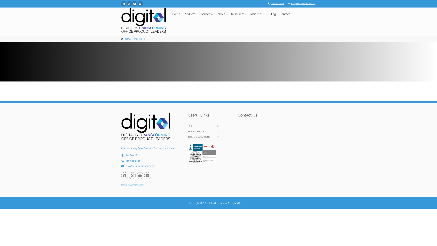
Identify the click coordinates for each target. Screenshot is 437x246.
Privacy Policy (196, 131)
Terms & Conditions (199, 136)
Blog (273, 14)
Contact (285, 14)
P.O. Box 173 (132, 155)
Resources (237, 14)
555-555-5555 (277, 3)
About (221, 14)
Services (206, 14)
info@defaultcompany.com (303, 3)
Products (189, 14)
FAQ (190, 126)
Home (176, 14)
